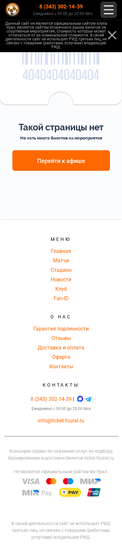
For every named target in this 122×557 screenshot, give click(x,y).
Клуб (61, 289)
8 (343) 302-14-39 (61, 7)
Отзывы (61, 338)
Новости (61, 279)
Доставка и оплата (61, 347)
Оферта (61, 357)
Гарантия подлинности (61, 329)
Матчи (61, 260)
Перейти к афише (61, 160)
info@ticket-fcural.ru (61, 421)
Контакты (61, 366)
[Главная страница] (12, 10)
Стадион (61, 270)
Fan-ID (61, 298)
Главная (61, 251)
